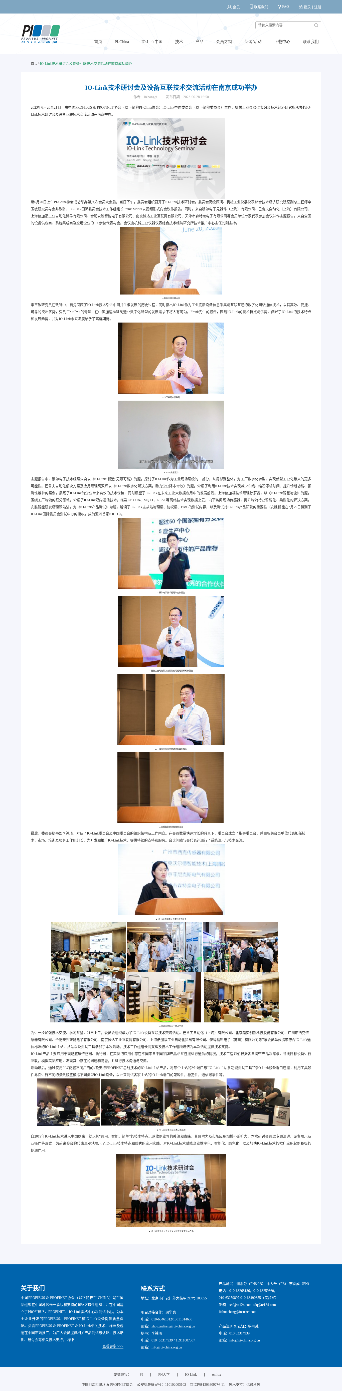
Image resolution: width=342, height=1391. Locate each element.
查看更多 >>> (112, 1346)
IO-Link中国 (151, 42)
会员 (236, 7)
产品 (200, 42)
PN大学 (164, 1374)
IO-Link (191, 1374)
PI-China (122, 42)
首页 (98, 42)
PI (141, 1374)
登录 (307, 7)
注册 (317, 7)
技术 (179, 42)
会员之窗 (224, 42)
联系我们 (261, 7)
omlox (216, 1374)
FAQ (285, 7)
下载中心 (282, 42)
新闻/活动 (253, 42)
